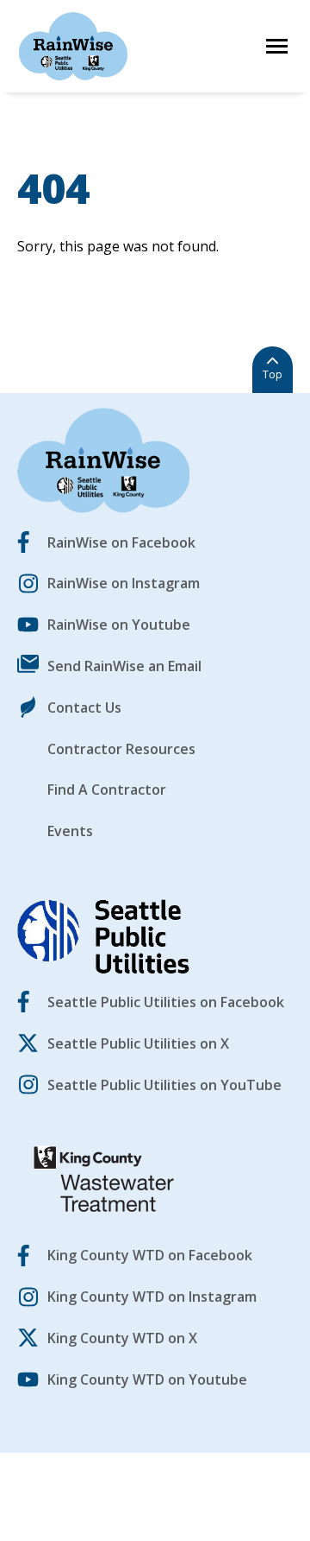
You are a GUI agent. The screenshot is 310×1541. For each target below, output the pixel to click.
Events (70, 830)
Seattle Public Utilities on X (138, 1043)
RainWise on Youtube (118, 624)
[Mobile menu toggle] (277, 46)
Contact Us (84, 707)
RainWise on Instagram (123, 583)
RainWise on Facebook (121, 542)
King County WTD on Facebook (149, 1255)
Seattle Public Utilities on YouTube (164, 1084)
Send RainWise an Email (124, 665)
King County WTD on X (122, 1338)
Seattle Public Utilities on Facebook (165, 1001)
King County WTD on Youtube (147, 1379)
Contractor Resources (121, 748)
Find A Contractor (106, 789)
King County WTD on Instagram (152, 1296)
